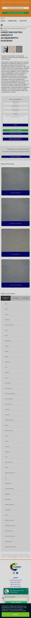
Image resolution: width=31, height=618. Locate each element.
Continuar (15, 614)
